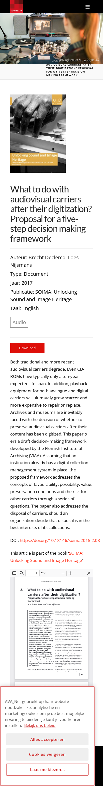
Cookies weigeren (47, 754)
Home (56, 61)
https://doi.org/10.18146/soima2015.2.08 (60, 540)
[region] (47, 736)
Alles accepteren (47, 739)
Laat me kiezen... (47, 769)
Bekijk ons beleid (40, 725)
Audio (19, 322)
